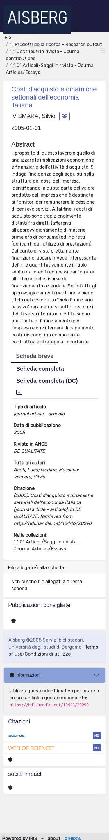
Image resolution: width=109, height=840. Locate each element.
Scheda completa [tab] (40, 369)
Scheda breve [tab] (34, 356)
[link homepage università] (23, 50)
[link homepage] (39, 19)
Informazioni (27, 675)
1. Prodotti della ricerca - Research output (56, 44)
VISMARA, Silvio (33, 116)
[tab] (19, 393)
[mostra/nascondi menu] (103, 51)
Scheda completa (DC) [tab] (47, 380)
